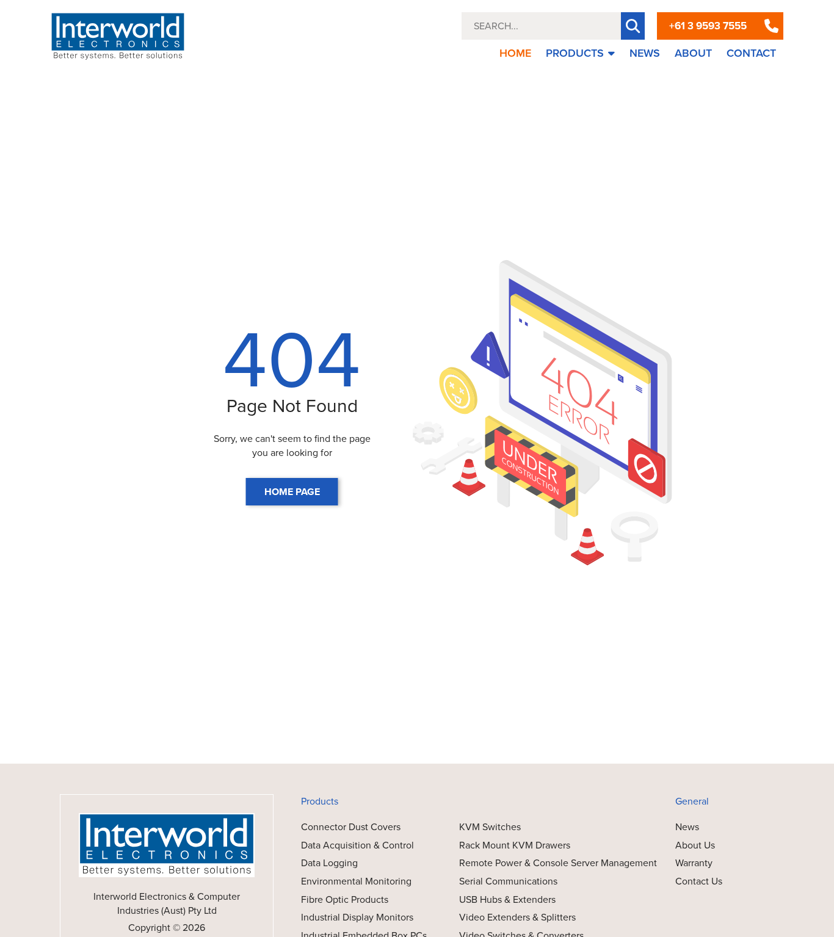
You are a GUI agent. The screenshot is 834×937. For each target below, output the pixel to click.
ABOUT (693, 53)
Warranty (694, 863)
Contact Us (698, 881)
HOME (515, 53)
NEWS (644, 53)
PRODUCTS (575, 53)
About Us (695, 845)
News (687, 827)
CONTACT (751, 53)
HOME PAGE (292, 492)
